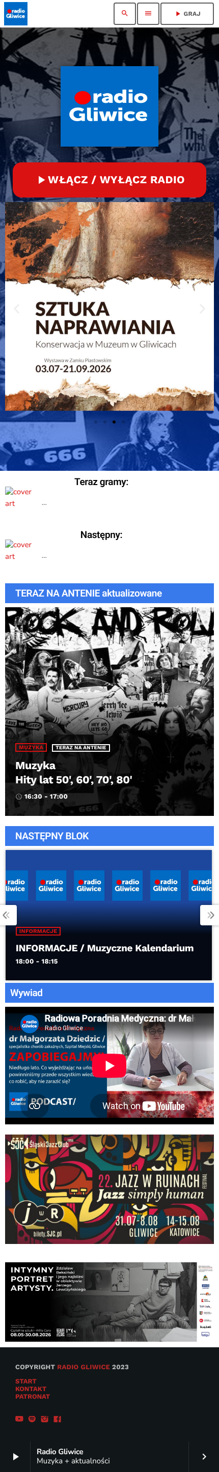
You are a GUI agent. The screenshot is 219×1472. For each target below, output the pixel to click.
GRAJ (187, 14)
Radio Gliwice (83, 1367)
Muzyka (31, 747)
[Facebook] (57, 1420)
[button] (16, 308)
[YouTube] (19, 1420)
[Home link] (16, 13)
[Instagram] (45, 1420)
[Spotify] (32, 1420)
